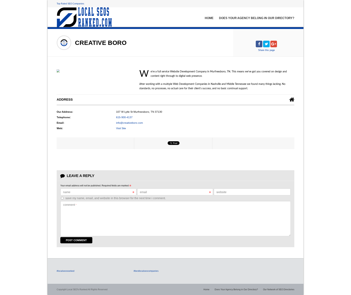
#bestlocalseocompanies (146, 271)
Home (209, 18)
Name (66, 192)
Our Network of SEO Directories (278, 289)
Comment (70, 204)
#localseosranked (65, 271)
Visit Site (121, 128)
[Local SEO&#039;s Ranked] (84, 17)
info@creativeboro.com (129, 122)
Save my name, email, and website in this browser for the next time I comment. (115, 198)
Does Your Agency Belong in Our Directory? (256, 18)
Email (143, 192)
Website (221, 192)
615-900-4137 (124, 117)
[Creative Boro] (58, 70)
